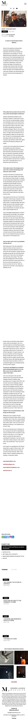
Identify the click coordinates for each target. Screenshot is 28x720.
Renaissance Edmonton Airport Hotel (13, 556)
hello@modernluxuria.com (14, 712)
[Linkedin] (13, 537)
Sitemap (14, 718)
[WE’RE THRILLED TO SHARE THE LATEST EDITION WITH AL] (21, 657)
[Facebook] (5, 537)
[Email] (3, 537)
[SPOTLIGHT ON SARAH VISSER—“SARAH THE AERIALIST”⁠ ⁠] (7, 657)
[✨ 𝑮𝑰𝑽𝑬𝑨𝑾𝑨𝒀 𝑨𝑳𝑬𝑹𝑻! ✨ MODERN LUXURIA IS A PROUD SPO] (7, 672)
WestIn (5, 558)
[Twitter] (8, 537)
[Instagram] (10, 537)
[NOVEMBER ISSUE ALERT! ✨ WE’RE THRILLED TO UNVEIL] (21, 672)
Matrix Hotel (6, 552)
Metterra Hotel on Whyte (10, 554)
